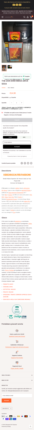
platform (17, 188)
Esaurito (17, 120)
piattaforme (18, 221)
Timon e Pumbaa (9, 270)
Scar (14, 212)
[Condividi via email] (31, 163)
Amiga (6, 197)
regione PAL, (27, 201)
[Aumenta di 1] (21, 102)
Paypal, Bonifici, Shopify (17, 368)
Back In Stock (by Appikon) (20, 156)
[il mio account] (27, 17)
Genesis (10, 194)
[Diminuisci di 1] (11, 102)
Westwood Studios (26, 190)
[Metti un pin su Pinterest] (25, 163)
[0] (31, 17)
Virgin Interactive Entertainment (15, 192)
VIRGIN (3, 87)
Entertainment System (11, 199)
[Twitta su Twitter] (28, 163)
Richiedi (6, 400)
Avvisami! (17, 146)
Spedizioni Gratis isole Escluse (17, 336)
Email (10, 137)
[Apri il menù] (2, 17)
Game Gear (11, 197)
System (20, 197)
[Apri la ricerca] (24, 17)
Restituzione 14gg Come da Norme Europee (17, 347)
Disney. (5, 190)
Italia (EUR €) (6, 408)
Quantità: (4, 102)
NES (6, 194)
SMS (24, 137)
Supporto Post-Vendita (17, 357)
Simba (12, 210)
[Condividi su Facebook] (22, 163)
